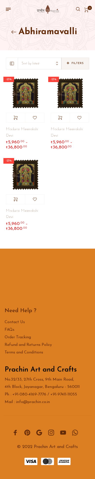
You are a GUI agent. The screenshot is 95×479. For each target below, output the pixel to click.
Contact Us (15, 322)
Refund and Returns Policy (28, 345)
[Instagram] (51, 433)
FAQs (9, 330)
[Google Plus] (39, 433)
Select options (15, 118)
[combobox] (39, 63)
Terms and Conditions (24, 352)
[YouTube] (63, 433)
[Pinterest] (27, 433)
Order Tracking (18, 337)
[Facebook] (15, 433)
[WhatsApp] (75, 433)
